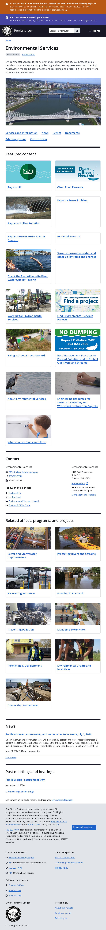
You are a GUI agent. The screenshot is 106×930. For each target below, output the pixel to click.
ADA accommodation (65, 857)
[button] (94, 30)
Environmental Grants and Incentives (74, 667)
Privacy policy (61, 867)
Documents (72, 133)
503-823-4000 (34, 824)
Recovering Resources (21, 593)
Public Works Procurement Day (25, 780)
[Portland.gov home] (17, 31)
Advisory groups (16, 139)
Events (57, 133)
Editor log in (61, 918)
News (45, 133)
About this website (64, 907)
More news (11, 757)
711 (57, 824)
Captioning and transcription (69, 862)
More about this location (84, 494)
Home (8, 40)
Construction (38, 139)
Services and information (21, 133)
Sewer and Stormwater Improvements (22, 555)
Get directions (78, 483)
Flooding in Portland (70, 593)
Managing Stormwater (71, 629)
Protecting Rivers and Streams (76, 554)
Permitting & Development (25, 665)
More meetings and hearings (20, 791)
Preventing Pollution (21, 629)
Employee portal (63, 913)
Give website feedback (62, 800)
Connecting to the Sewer (23, 705)
